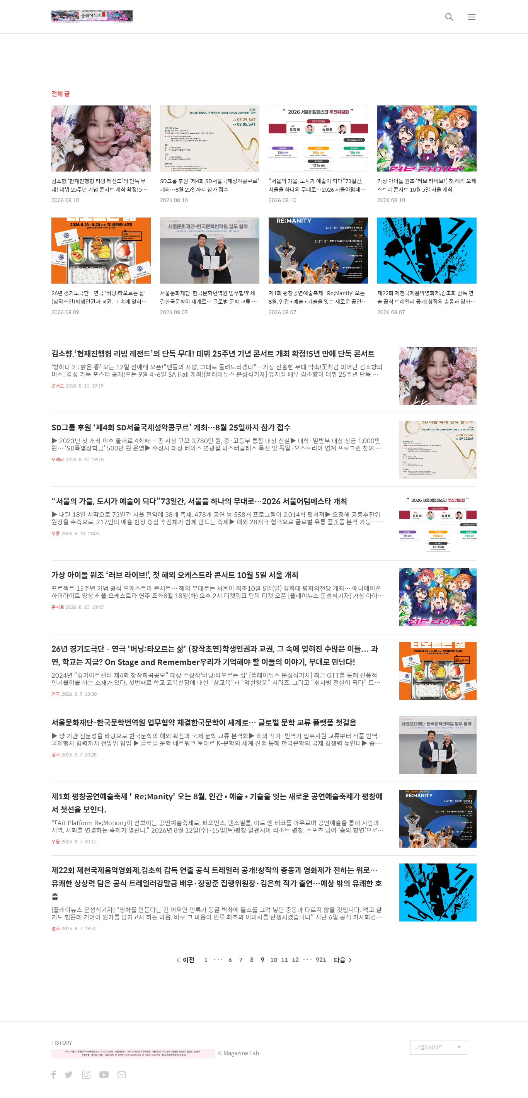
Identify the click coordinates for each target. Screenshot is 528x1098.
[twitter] (69, 1076)
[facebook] (53, 1076)
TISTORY (61, 1043)
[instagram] (86, 1076)
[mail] (122, 1076)
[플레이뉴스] (92, 16)
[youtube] (104, 1076)
